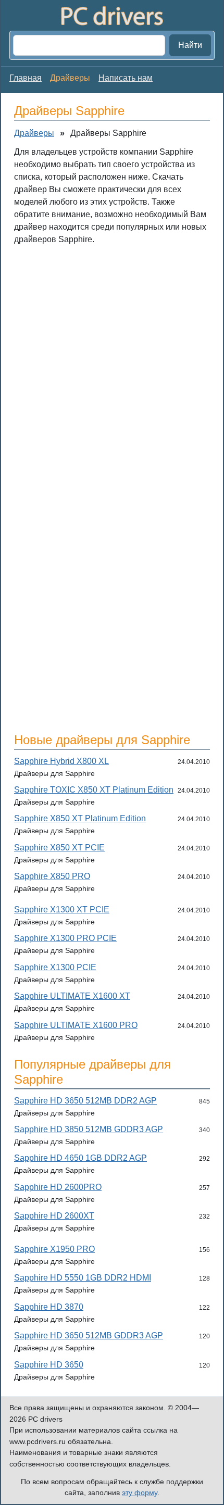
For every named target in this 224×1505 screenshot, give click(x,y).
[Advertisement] (112, 368)
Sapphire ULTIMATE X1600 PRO (76, 1025)
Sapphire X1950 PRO (54, 1249)
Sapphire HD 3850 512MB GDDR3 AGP (88, 1129)
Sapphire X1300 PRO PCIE (65, 938)
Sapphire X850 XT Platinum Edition (80, 818)
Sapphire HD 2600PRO (58, 1187)
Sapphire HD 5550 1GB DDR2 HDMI (82, 1277)
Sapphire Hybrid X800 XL (61, 761)
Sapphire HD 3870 (48, 1306)
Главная (25, 77)
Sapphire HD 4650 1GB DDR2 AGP (80, 1157)
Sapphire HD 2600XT (54, 1215)
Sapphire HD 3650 (48, 1364)
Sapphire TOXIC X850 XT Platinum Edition (93, 789)
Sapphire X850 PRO (52, 876)
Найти (190, 45)
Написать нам (125, 77)
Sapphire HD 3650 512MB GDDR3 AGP (88, 1335)
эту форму (139, 1492)
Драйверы (34, 133)
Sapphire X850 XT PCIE (59, 847)
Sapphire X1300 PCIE (55, 967)
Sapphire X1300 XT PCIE (61, 909)
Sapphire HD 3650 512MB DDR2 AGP (85, 1100)
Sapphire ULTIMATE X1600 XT (72, 996)
